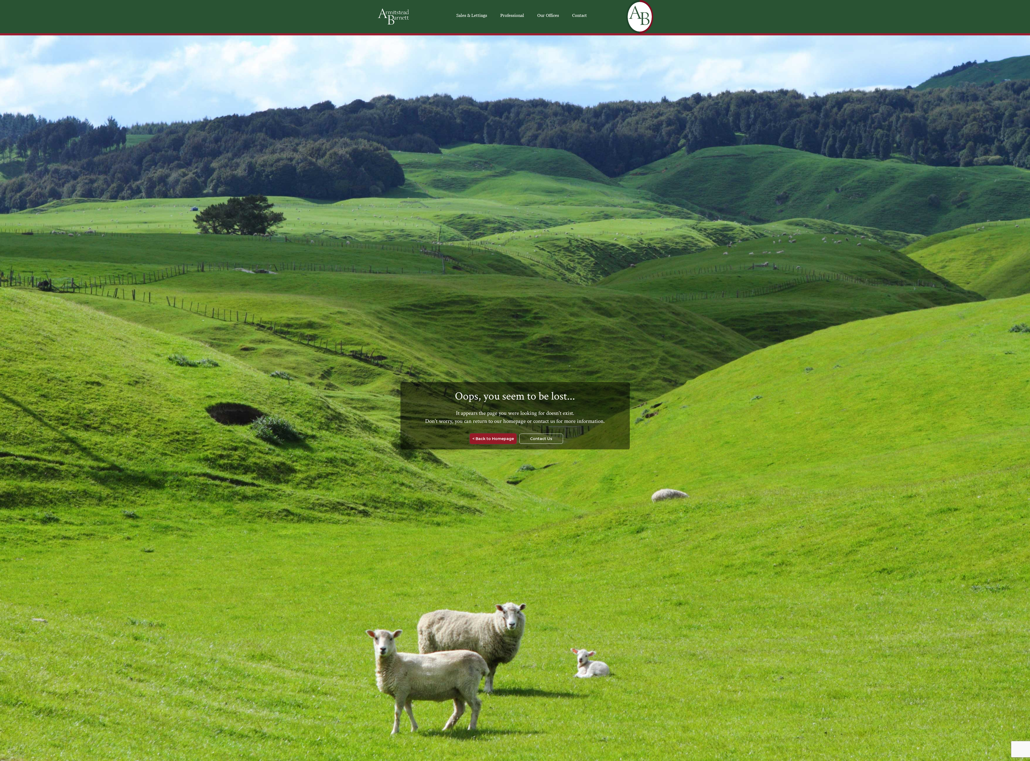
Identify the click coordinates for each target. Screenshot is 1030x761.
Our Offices (548, 15)
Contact (579, 15)
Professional (512, 15)
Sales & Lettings (471, 15)
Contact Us (541, 438)
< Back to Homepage (493, 438)
